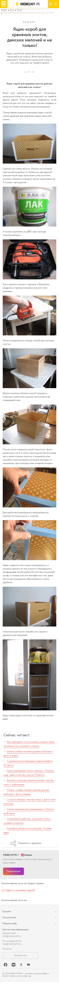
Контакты (6, 948)
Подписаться (13, 871)
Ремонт (29, 22)
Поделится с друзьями (29, 843)
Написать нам (20, 955)
